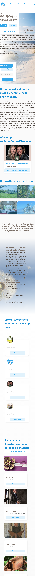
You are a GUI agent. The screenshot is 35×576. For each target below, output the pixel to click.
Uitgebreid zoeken (7, 79)
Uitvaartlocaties (14, 4)
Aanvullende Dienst (7, 69)
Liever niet (13, 25)
